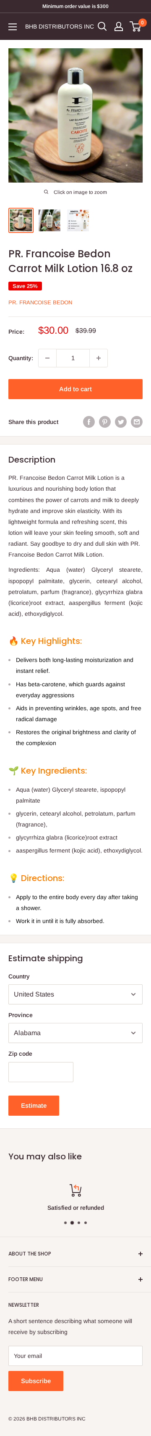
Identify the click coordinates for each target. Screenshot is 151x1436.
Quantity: (20, 358)
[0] (135, 26)
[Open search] (102, 26)
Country (19, 976)
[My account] (119, 26)
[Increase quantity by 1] (98, 358)
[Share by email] (137, 422)
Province (20, 1015)
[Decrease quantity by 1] (47, 358)
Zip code (20, 1053)
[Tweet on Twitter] (121, 422)
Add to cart (75, 388)
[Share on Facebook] (89, 422)
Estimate (34, 1105)
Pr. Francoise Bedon (40, 302)
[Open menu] (12, 27)
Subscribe (36, 1380)
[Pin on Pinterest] (105, 422)
